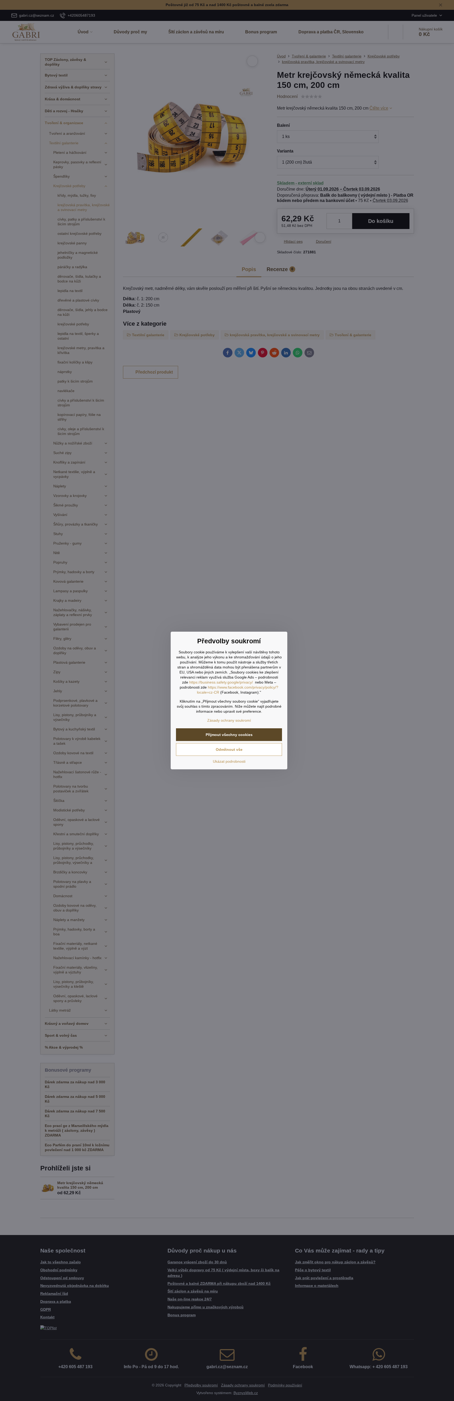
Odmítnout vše (229, 749)
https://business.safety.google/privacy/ (221, 682)
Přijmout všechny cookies (229, 735)
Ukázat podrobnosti (229, 761)
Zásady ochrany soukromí (229, 720)
